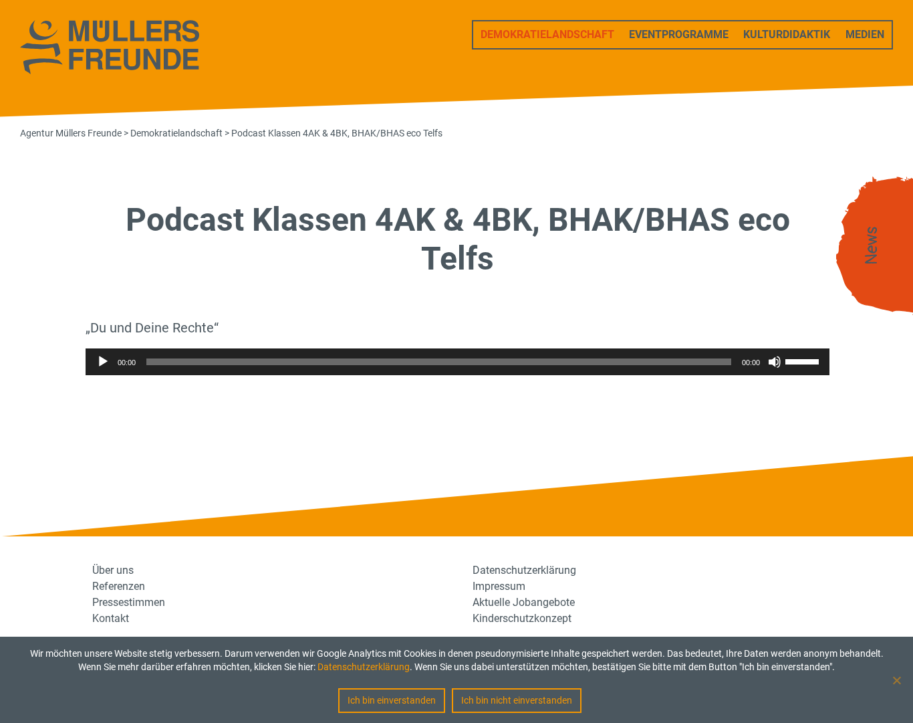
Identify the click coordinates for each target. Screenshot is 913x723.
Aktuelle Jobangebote (524, 602)
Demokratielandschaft (547, 34)
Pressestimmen (128, 602)
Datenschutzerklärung (363, 666)
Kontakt (110, 618)
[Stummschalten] (774, 362)
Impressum (499, 586)
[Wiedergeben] (103, 362)
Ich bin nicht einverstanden (516, 700)
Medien (864, 34)
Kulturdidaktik (786, 34)
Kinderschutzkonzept (522, 618)
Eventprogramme (679, 34)
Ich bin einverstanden (392, 700)
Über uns (113, 570)
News (872, 246)
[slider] (804, 360)
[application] (457, 361)
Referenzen (118, 586)
